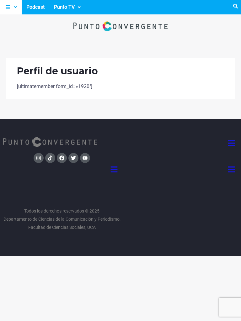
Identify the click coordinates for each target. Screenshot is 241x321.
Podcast (35, 7)
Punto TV (64, 7)
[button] (11, 7)
